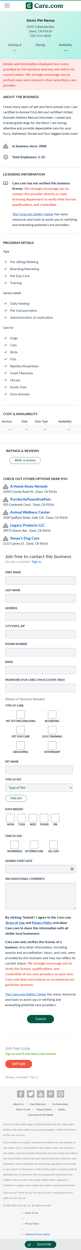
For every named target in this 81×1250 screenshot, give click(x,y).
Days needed (14, 809)
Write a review (25, 460)
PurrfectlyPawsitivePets (30, 499)
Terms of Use (15, 923)
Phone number (16, 644)
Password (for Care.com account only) (35, 680)
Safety (61, 1109)
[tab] (40, 699)
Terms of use (31, 1213)
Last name (12, 590)
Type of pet (13, 779)
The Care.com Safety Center (25, 994)
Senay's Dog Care (24, 538)
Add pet (16, 798)
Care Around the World (40, 1115)
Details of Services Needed (24, 699)
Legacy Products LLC (27, 525)
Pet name (11, 762)
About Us (18, 1104)
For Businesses (60, 1104)
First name (13, 572)
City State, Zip (15, 626)
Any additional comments (25, 879)
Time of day (13, 836)
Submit (40, 1019)
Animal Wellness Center (30, 512)
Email (9, 662)
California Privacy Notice (37, 1234)
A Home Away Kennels (29, 486)
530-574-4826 (40, 35)
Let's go (18, 1064)
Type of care (14, 706)
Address (11, 608)
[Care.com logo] (43, 6)
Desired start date (18, 861)
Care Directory (38, 1104)
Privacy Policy (42, 923)
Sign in (36, 561)
